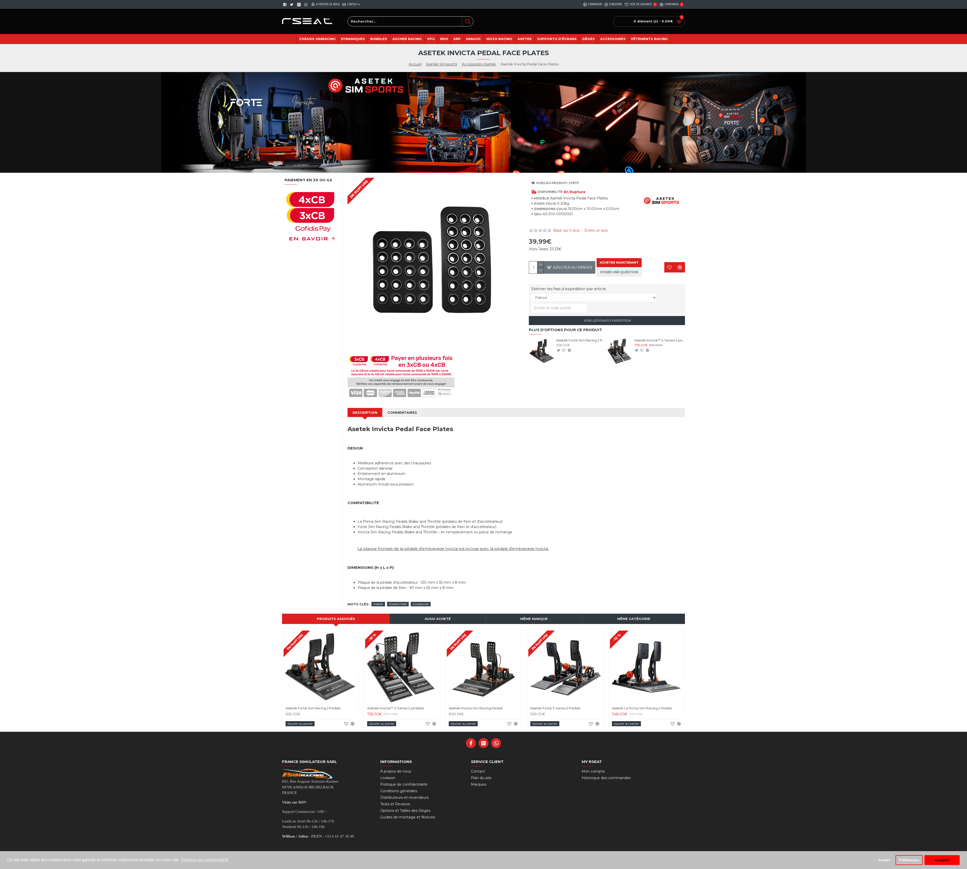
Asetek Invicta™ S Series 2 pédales (659, 340)
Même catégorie (633, 619)
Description (365, 412)
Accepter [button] (942, 860)
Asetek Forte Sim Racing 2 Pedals (581, 340)
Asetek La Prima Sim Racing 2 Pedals (642, 708)
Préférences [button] (909, 860)
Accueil (415, 64)
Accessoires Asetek (479, 64)
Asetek (378, 604)
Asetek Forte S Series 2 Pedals (555, 708)
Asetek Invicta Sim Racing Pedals (476, 708)
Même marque (534, 619)
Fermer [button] (884, 860)
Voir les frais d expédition (607, 320)
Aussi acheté (438, 619)
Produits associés (336, 619)
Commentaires (402, 412)
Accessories (421, 604)
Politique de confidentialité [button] (205, 860)
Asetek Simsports (441, 64)
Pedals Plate (398, 604)
